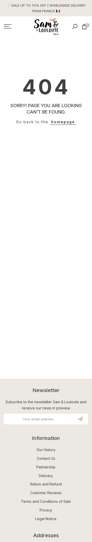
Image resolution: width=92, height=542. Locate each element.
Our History (46, 450)
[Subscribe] (80, 419)
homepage (63, 122)
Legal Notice (45, 519)
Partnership (45, 467)
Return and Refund (46, 484)
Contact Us (46, 458)
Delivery (46, 476)
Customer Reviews (46, 493)
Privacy (46, 510)
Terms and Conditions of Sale (46, 501)
